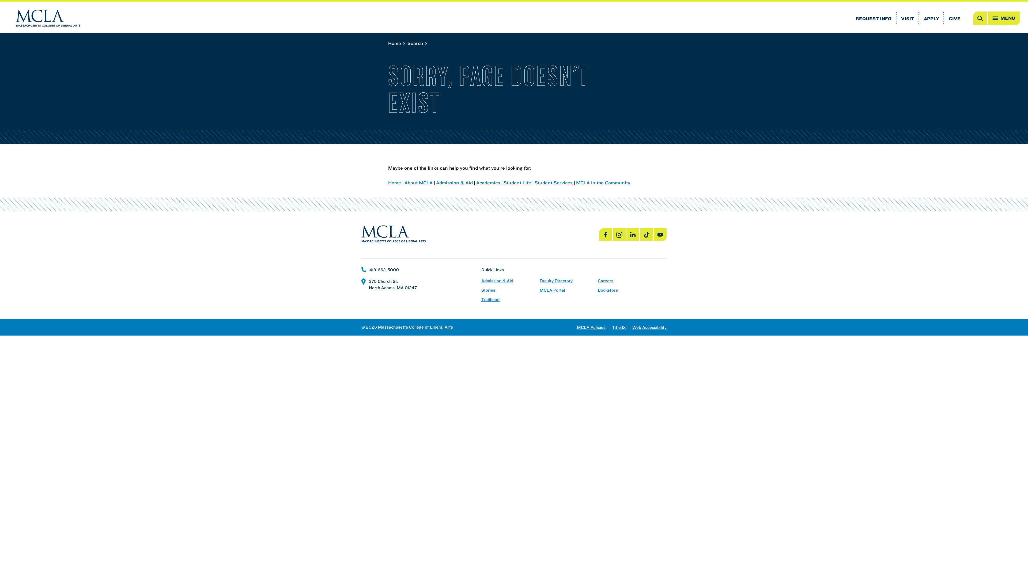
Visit (907, 18)
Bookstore (608, 290)
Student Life (517, 183)
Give (955, 18)
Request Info (873, 18)
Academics (488, 183)
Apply (931, 18)
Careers (605, 280)
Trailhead (490, 299)
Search (415, 43)
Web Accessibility (649, 327)
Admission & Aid (454, 183)
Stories (488, 290)
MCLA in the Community (603, 183)
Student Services (554, 183)
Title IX (619, 327)
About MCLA (419, 183)
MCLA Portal (552, 290)
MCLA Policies (591, 327)
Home (395, 43)
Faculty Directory (556, 280)
